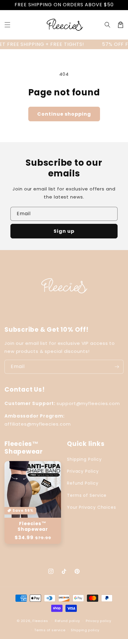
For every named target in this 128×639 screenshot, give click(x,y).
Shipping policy (85, 630)
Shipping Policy (84, 459)
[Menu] (7, 24)
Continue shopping (64, 114)
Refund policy (67, 620)
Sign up (64, 231)
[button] (107, 24)
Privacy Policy (83, 471)
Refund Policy (83, 483)
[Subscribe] (116, 367)
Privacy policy (98, 620)
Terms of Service (87, 495)
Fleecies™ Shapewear (33, 526)
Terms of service (49, 630)
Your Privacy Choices (91, 507)
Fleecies (40, 620)
